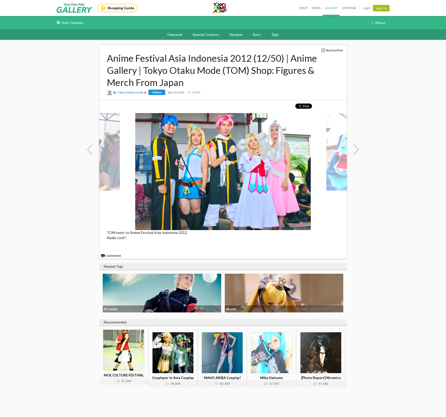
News (316, 8)
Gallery (331, 8)
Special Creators (206, 34)
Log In (367, 8)
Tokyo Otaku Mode (220, 8)
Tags (275, 34)
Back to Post (334, 50)
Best (257, 34)
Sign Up (381, 8)
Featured (175, 34)
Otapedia (349, 8)
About (380, 22)
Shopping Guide (120, 8)
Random (236, 34)
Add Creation (72, 22)
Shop (303, 8)
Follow (156, 92)
